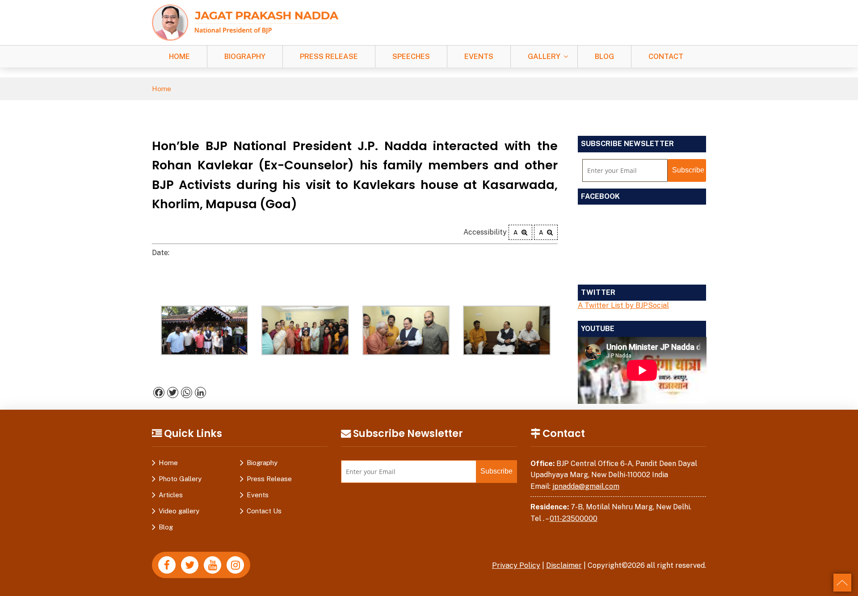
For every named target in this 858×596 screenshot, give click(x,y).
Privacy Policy (516, 565)
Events (478, 56)
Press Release (329, 56)
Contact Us (264, 511)
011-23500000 (573, 518)
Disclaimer (564, 565)
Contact (665, 56)
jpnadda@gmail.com (585, 486)
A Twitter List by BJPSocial (623, 305)
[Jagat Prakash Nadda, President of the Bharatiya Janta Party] (245, 22)
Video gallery (179, 511)
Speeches (411, 56)
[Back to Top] (842, 583)
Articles (171, 495)
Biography (244, 56)
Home (179, 56)
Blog (604, 56)
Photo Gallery (180, 479)
